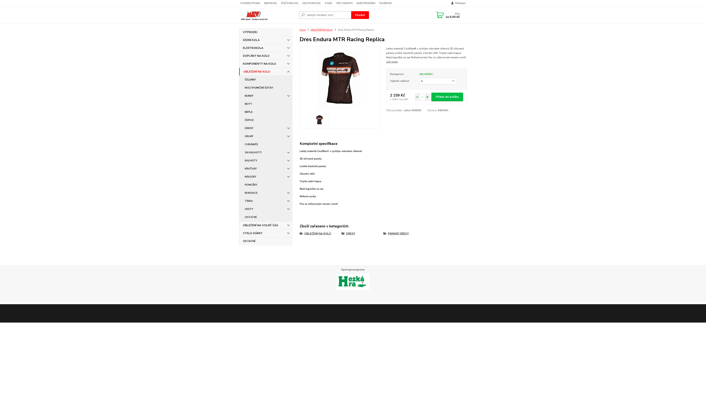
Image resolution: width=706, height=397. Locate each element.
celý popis (392, 62)
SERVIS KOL (270, 3)
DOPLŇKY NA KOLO (256, 56)
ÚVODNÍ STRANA (250, 3)
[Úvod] (267, 15)
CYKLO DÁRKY (253, 233)
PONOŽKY (251, 185)
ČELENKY (250, 79)
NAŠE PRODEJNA (366, 3)
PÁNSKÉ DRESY (398, 233)
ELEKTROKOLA (253, 48)
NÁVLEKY (250, 176)
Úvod (303, 30)
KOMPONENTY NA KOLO (259, 64)
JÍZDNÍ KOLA (251, 40)
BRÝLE (249, 112)
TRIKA (249, 201)
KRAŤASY (251, 168)
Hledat (360, 15)
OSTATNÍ (251, 217)
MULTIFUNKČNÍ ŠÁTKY (259, 88)
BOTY (248, 104)
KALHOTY (251, 160)
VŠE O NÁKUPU (344, 3)
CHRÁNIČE (251, 144)
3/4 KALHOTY (253, 152)
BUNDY (249, 96)
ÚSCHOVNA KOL (311, 3)
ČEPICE (249, 120)
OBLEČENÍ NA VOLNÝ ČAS (260, 225)
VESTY (249, 209)
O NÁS (328, 3)
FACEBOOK (385, 3)
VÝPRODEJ (250, 32)
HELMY (249, 136)
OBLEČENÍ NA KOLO (256, 72)
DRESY (249, 128)
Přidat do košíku (447, 97)
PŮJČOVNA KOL (290, 3)
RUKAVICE (251, 193)
